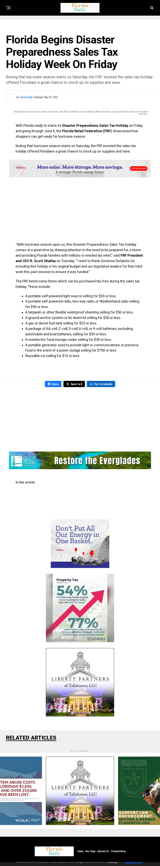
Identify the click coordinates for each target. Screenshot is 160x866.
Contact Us (103, 851)
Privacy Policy (118, 851)
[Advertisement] (80, 210)
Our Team (90, 851)
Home (81, 851)
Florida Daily (26, 97)
